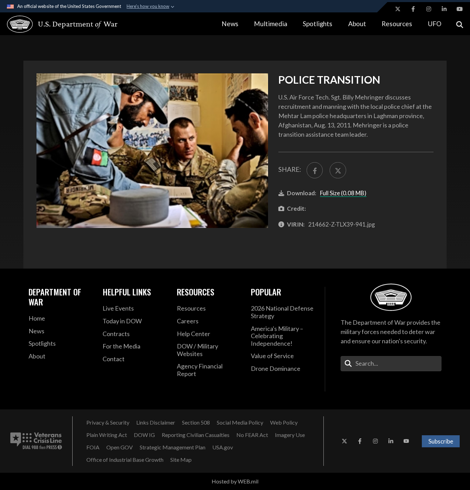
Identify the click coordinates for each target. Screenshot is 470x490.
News (230, 24)
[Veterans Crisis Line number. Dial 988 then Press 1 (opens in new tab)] (36, 441)
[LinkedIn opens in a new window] (444, 9)
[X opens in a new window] (398, 9)
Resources (397, 24)
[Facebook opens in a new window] (413, 9)
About (357, 24)
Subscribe (440, 441)
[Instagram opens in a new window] (429, 9)
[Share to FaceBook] (315, 170)
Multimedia (270, 24)
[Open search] (459, 24)
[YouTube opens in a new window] (460, 9)
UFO (434, 24)
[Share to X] (338, 170)
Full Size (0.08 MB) (343, 193)
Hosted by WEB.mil (235, 481)
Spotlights (317, 24)
